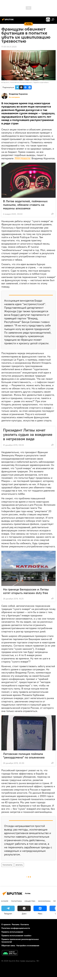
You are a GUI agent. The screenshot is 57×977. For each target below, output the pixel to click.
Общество (29, 901)
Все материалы (14, 97)
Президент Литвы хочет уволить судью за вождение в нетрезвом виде (27, 434)
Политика (16, 901)
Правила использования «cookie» (16, 935)
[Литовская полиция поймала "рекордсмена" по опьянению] (28, 732)
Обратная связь (8, 945)
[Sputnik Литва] (8, 20)
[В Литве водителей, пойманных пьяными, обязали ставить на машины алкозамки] (28, 180)
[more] (52, 213)
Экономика (44, 901)
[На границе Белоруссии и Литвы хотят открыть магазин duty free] (28, 568)
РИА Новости (22, 158)
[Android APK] (9, 953)
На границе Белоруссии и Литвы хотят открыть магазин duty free (26, 591)
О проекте (6, 924)
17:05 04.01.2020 (9, 46)
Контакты (24, 924)
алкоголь (19, 865)
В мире (4, 901)
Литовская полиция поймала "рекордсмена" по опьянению (24, 755)
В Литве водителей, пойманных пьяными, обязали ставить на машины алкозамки (25, 204)
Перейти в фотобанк (41, 82)
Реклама (15, 924)
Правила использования (12, 932)
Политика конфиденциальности (15, 928)
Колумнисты (7, 865)
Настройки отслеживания (27, 945)
